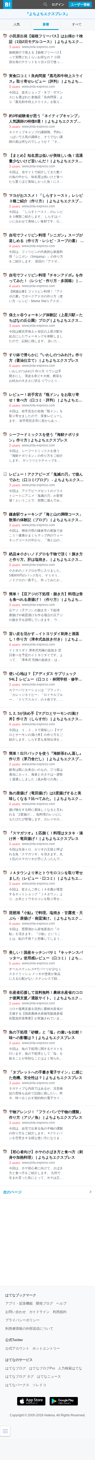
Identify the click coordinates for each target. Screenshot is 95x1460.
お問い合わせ (15, 1312)
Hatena (49, 1415)
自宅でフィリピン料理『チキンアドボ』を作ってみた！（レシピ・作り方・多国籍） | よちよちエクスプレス (46, 278)
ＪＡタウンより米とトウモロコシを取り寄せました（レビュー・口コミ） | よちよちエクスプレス (46, 876)
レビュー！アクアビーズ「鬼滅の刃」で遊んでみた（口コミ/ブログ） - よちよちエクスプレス (46, 477)
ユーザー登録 (80, 4)
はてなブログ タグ (19, 1376)
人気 (16, 24)
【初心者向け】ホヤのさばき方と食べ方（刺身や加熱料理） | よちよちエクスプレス (46, 1154)
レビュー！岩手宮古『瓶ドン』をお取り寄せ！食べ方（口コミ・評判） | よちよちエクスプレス (45, 397)
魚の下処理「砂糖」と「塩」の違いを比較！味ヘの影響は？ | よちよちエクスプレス (46, 1035)
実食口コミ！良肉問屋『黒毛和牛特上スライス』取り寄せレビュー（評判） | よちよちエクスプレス (46, 79)
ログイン (58, 4)
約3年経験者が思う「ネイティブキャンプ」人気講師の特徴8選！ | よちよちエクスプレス (45, 119)
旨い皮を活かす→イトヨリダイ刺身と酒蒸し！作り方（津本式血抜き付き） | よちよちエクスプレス (45, 637)
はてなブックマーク (20, 1295)
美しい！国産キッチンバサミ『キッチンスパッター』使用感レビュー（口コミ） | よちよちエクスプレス (46, 955)
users (14, 47)
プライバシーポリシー (22, 1320)
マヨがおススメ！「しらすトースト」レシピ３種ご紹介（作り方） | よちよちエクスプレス (46, 198)
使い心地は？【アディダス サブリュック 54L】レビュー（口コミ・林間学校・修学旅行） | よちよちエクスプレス (45, 676)
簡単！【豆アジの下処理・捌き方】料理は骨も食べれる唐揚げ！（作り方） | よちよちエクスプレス (46, 597)
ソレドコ (39, 1385)
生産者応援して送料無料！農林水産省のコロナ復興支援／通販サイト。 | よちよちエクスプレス (46, 995)
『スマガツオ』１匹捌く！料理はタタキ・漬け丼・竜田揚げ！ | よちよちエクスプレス (46, 836)
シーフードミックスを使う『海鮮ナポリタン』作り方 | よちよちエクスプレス (44, 437)
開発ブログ (44, 1303)
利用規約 (59, 1312)
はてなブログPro (42, 1368)
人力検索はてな (70, 1368)
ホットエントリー (46, 1348)
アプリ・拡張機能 (19, 1303)
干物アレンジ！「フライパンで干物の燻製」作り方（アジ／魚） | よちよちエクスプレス (46, 1114)
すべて (77, 24)
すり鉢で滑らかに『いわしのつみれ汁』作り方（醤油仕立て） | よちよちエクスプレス (46, 357)
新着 (46, 24)
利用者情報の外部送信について (29, 1329)
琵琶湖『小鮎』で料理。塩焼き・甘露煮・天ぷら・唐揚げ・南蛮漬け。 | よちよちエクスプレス (46, 916)
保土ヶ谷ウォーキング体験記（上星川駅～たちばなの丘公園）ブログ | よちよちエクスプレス (46, 318)
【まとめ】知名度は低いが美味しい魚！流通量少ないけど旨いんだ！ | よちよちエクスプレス (46, 158)
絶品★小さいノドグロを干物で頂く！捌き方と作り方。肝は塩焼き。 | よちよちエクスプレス (46, 557)
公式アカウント (17, 1348)
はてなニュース (49, 1376)
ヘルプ (61, 1303)
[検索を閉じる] (45, 4)
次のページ (12, 1192)
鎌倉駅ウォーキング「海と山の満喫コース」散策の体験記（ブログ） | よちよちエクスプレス (46, 517)
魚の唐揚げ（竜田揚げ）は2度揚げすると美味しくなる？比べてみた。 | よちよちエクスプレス (45, 796)
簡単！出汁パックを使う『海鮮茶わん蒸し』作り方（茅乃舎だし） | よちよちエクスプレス (46, 756)
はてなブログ (15, 1368)
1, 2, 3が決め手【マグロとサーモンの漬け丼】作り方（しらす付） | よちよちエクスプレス (45, 716)
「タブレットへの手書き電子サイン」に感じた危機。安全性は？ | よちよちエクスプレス (46, 1075)
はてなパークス (17, 1385)
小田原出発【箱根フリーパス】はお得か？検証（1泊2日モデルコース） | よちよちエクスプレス (46, 39)
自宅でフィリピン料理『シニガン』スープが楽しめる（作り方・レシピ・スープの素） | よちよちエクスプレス (46, 238)
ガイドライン (39, 1312)
